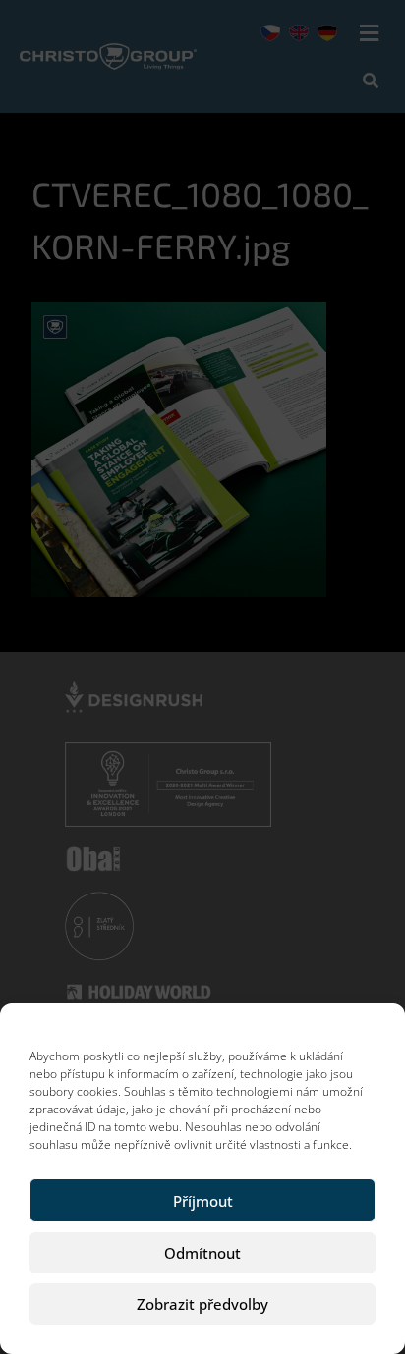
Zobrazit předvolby (202, 1304)
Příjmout (203, 1201)
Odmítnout (202, 1253)
